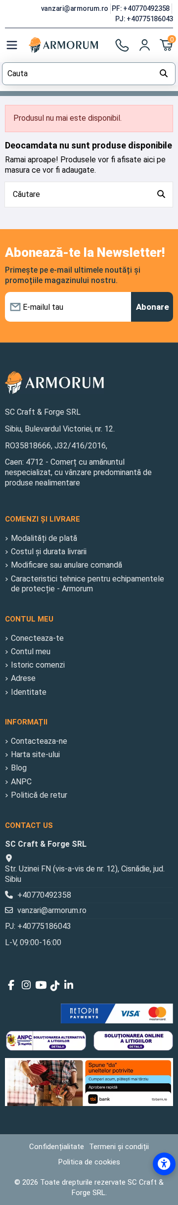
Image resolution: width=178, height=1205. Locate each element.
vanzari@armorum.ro (75, 8)
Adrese (23, 678)
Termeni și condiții (119, 1146)
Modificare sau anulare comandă (66, 565)
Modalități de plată (44, 538)
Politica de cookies (89, 1161)
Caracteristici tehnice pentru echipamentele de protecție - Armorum (87, 584)
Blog (19, 767)
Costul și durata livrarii (49, 551)
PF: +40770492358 (141, 8)
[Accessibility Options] (164, 1164)
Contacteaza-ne (39, 741)
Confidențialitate (56, 1146)
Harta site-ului (35, 754)
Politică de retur (39, 795)
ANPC (21, 781)
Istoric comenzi (38, 665)
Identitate (28, 692)
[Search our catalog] (164, 73)
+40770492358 (44, 895)
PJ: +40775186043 (144, 19)
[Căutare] (161, 194)
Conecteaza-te (37, 638)
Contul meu (30, 651)
